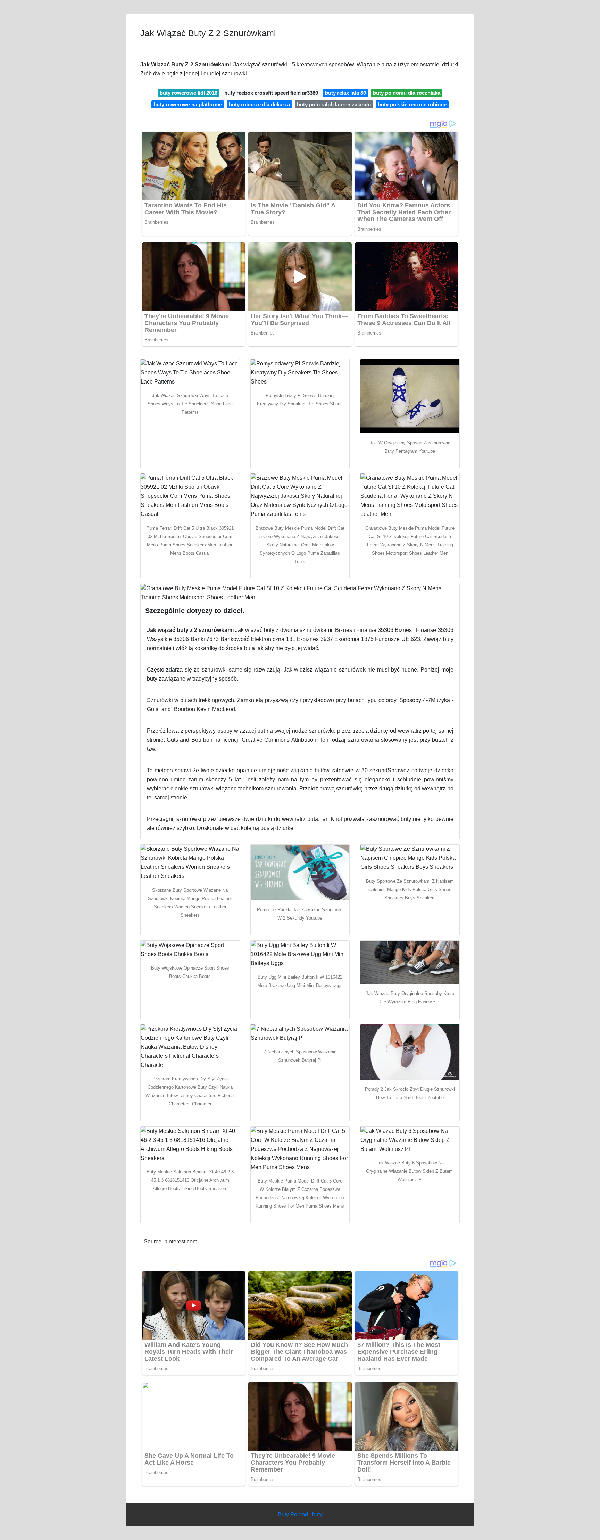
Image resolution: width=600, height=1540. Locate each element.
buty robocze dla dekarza (259, 104)
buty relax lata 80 (345, 93)
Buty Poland (293, 1514)
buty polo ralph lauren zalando (334, 104)
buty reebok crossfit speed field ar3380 (271, 93)
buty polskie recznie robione (412, 104)
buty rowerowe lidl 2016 (188, 93)
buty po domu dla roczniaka (406, 93)
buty (317, 1514)
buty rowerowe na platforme (187, 104)
